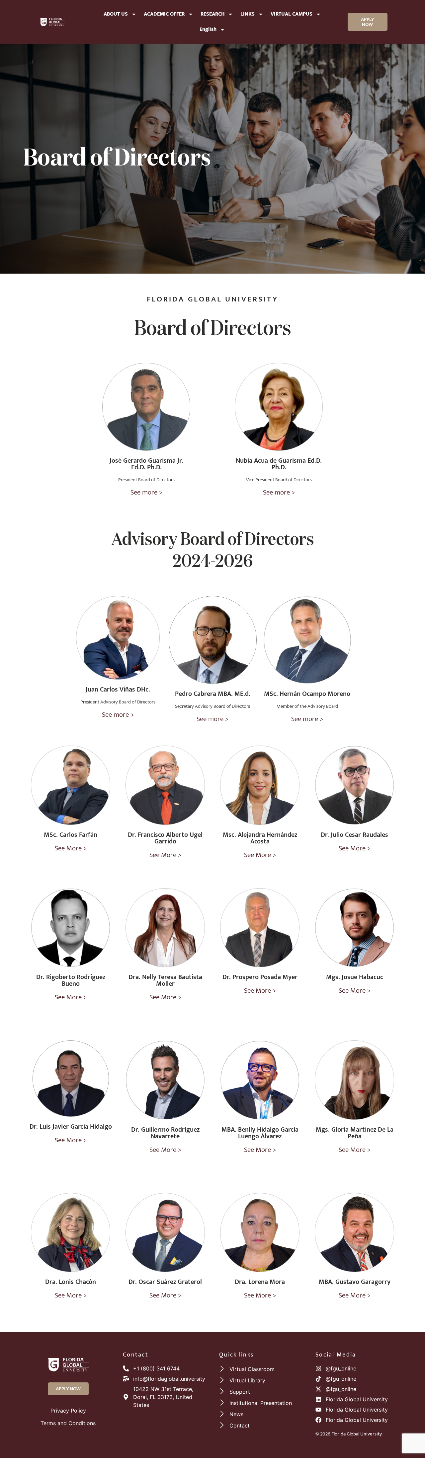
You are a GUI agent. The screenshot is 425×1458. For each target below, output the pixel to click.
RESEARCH (212, 14)
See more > (146, 492)
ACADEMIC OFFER (164, 14)
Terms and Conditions (68, 1423)
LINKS (247, 14)
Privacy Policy (68, 1410)
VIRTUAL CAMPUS (291, 14)
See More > (71, 848)
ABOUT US (116, 14)
